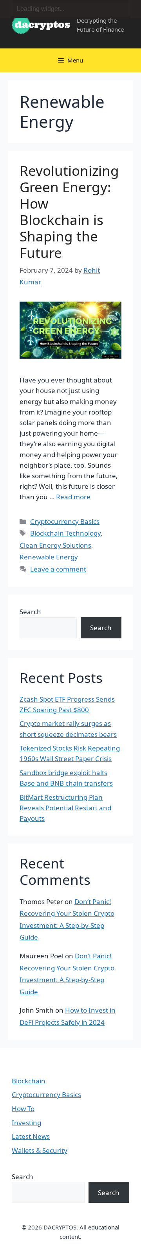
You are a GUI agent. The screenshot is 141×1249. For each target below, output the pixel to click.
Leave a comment (58, 569)
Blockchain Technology (65, 533)
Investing (26, 1122)
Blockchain (28, 1080)
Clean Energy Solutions (55, 545)
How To (23, 1108)
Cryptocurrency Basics (64, 521)
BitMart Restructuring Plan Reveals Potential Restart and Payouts (65, 808)
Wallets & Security (39, 1150)
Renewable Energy (49, 556)
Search (30, 611)
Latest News (31, 1136)
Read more (73, 496)
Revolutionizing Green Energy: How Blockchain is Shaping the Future (69, 211)
